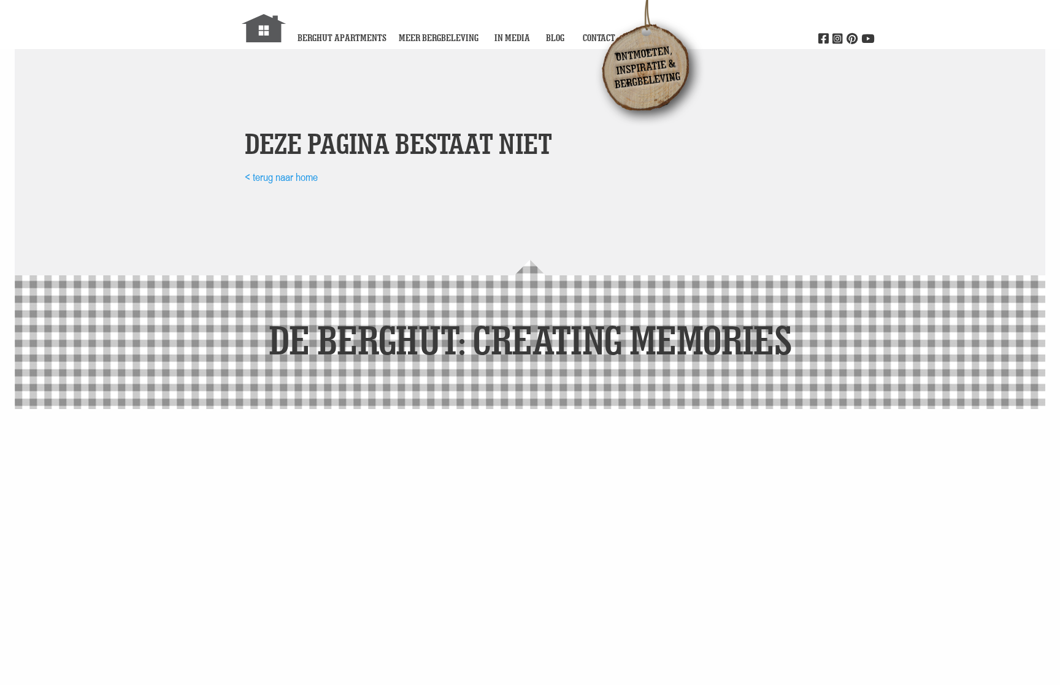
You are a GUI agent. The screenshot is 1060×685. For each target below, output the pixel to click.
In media (512, 38)
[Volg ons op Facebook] (823, 39)
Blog (555, 38)
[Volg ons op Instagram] (837, 39)
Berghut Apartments (342, 38)
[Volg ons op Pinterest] (852, 39)
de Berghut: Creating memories (530, 339)
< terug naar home (281, 176)
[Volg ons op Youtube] (868, 39)
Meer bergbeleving (438, 38)
